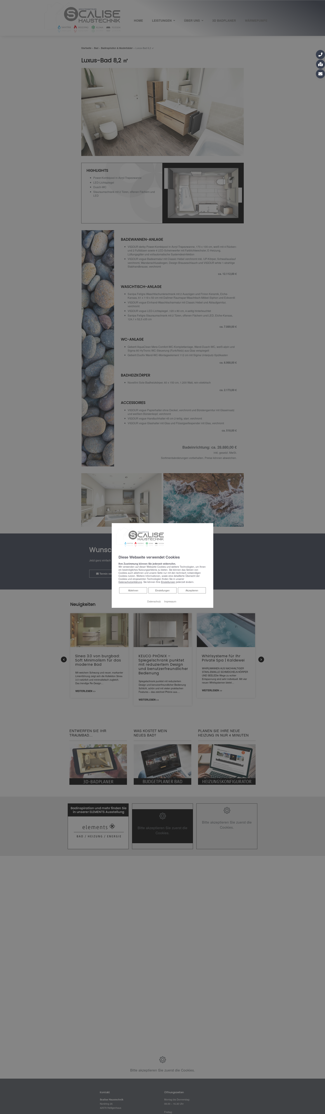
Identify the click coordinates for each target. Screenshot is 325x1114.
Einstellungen (162, 590)
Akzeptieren (192, 590)
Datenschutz (154, 601)
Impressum (170, 601)
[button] (320, 54)
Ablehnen (133, 590)
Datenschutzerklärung (130, 582)
